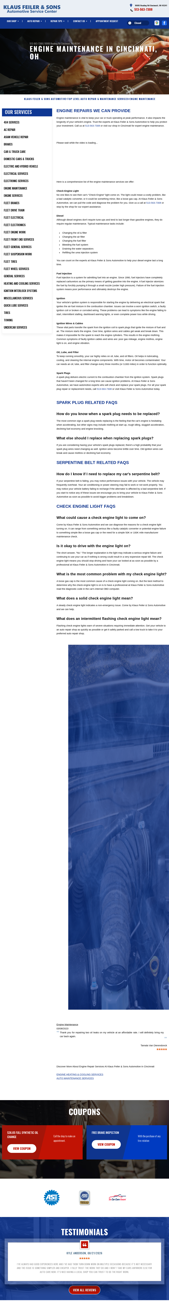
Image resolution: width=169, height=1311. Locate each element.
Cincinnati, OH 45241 (70, 43)
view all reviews (84, 1289)
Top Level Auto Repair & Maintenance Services (97, 99)
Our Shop (12, 21)
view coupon (21, 1148)
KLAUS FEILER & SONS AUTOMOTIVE (45, 99)
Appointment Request (107, 21)
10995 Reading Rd (52, 43)
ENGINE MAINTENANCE (142, 99)
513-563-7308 (143, 9)
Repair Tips (56, 21)
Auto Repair (33, 21)
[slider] (161, 1049)
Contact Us (79, 21)
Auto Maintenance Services (75, 1078)
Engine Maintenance (67, 1024)
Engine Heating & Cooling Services (80, 1074)
